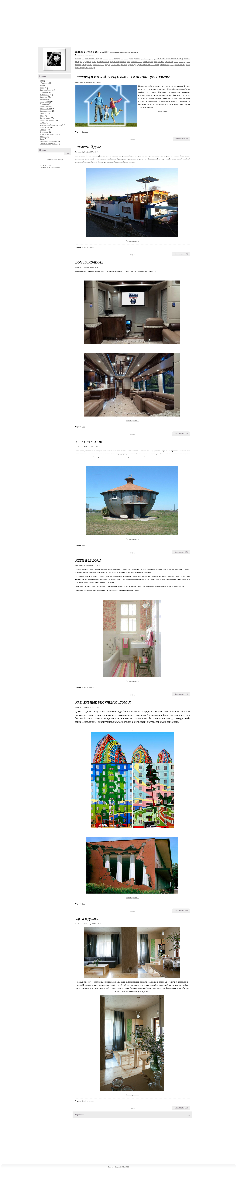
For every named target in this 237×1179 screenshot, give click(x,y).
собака (163, 64)
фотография (81, 67)
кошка (161, 61)
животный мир (175, 58)
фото (187, 64)
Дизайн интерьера (47, 120)
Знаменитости (45, 111)
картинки (122, 62)
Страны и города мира (48, 144)
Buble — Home (45, 165)
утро (176, 65)
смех (157, 65)
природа (132, 64)
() (187, 138)
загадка (78, 61)
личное (176, 62)
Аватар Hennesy (54, 59)
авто (83, 59)
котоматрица (148, 62)
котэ (155, 62)
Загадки (43, 99)
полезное (115, 64)
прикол (124, 64)
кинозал (134, 62)
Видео (42, 85)
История (43, 137)
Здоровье (43, 97)
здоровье (87, 61)
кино (128, 62)
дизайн (137, 59)
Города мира (45, 102)
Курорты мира (45, 127)
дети (131, 58)
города (117, 59)
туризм (171, 65)
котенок (139, 62)
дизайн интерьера (147, 59)
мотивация (182, 62)
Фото (42, 81)
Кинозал (43, 113)
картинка (114, 61)
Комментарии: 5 (56, 167)
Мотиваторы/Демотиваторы (51, 125)
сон (167, 65)
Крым (42, 139)
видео (98, 58)
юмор (91, 67)
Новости (43, 130)
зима (94, 62)
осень (102, 65)
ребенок (152, 65)
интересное (103, 61)
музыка (188, 62)
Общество (44, 92)
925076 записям (109, 52)
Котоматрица (45, 118)
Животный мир (45, 90)
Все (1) (67, 153)
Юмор (42, 88)
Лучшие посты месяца (48, 141)
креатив (169, 61)
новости (78, 65)
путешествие (143, 64)
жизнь (187, 59)
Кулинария (44, 132)
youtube (78, 59)
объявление (97, 65)
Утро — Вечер (45, 109)
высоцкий (105, 59)
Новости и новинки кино (49, 134)
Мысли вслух (45, 106)
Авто (41, 116)
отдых (107, 65)
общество (87, 64)
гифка (111, 59)
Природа (44, 83)
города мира (124, 59)
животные (161, 58)
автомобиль (90, 59)
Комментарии (180, 138)
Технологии (44, 104)
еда (155, 59)
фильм (181, 65)
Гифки (42, 123)
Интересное (44, 95)
